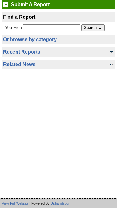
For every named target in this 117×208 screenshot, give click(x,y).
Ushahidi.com (61, 203)
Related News (19, 64)
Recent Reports (21, 52)
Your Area (13, 28)
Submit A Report (30, 4)
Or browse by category (30, 39)
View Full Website (15, 203)
